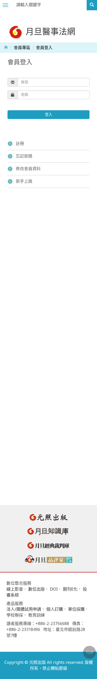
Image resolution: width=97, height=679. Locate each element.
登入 (48, 114)
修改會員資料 (28, 169)
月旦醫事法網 (49, 31)
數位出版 (36, 589)
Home (6, 47)
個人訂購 (54, 609)
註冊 (20, 143)
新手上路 (24, 181)
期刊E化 (70, 589)
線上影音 (14, 589)
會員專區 (22, 47)
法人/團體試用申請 (23, 609)
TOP (89, 652)
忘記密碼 (24, 156)
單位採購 (76, 609)
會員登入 (44, 47)
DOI (54, 589)
